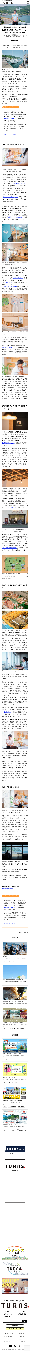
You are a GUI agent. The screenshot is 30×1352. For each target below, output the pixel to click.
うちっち (24, 576)
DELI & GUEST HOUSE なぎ (9, 548)
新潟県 (5, 1106)
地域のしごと (20, 45)
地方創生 (25, 45)
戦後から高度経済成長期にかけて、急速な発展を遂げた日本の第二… (15, 1004)
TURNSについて (22, 1333)
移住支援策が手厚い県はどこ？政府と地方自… (13, 979)
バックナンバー (6, 1333)
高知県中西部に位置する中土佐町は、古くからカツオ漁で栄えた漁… (15, 1025)
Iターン (10, 1082)
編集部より (7, 1317)
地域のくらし (9, 45)
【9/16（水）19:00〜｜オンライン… (11, 1124)
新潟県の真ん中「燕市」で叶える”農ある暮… (13, 1101)
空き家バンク (7, 712)
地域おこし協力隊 (12, 1106)
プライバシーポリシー (8, 1341)
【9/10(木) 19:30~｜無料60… (9, 1077)
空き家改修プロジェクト (20, 183)
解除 (11, 1336)
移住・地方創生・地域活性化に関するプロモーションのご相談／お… (15, 982)
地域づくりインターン (7, 347)
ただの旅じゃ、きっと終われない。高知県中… (13, 1022)
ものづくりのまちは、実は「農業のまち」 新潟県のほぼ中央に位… (14, 1104)
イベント (8, 1311)
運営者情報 (22, 1336)
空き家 (21, 47)
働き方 (14, 45)
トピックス (22, 1311)
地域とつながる (12, 1028)
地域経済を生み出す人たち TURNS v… (11, 956)
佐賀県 (5, 961)
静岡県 (4, 45)
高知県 (5, 1028)
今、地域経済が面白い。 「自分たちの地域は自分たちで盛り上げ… (14, 959)
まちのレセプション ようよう (9, 287)
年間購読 (11, 1333)
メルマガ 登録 (6, 1336)
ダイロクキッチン (18, 278)
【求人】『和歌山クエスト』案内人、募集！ (12, 1053)
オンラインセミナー (13, 1130)
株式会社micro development (10, 197)
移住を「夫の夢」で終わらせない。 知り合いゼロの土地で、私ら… (14, 1080)
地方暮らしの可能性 (11, 47)
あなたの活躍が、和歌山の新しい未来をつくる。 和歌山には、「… (14, 1056)
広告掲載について (22, 1339)
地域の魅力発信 (21, 1106)
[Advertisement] (15, 1189)
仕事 (9, 961)
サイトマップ (22, 1341)
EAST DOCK (8, 282)
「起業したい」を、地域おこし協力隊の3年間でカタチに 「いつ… (14, 1127)
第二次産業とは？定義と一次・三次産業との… (13, 1001)
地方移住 (18, 47)
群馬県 (5, 1082)
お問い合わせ (7, 1339)
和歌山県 (5, 1059)
